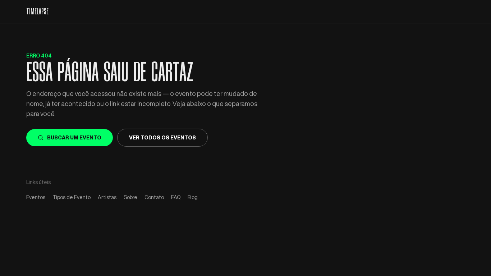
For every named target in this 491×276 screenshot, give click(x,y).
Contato (154, 197)
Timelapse (37, 11)
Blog (193, 197)
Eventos (35, 197)
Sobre (130, 197)
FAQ (175, 197)
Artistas (107, 197)
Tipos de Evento (71, 197)
